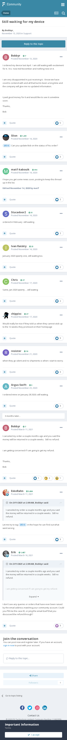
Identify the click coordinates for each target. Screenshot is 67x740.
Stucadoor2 (18, 212)
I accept (35, 734)
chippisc (16, 313)
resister (16, 351)
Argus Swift (19, 385)
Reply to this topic (33, 43)
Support (27, 33)
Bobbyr (9, 30)
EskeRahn (17, 491)
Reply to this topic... (18, 658)
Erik (13, 552)
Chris (14, 280)
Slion (14, 135)
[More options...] (61, 57)
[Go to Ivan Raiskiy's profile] (6, 248)
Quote (12, 122)
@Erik (6, 145)
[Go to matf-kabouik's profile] (6, 171)
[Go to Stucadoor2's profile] (6, 214)
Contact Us (33, 715)
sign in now (8, 645)
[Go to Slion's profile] (6, 137)
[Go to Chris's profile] (6, 281)
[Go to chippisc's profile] (6, 315)
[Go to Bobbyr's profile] (6, 57)
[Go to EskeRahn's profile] (6, 492)
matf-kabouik (20, 169)
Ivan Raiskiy (19, 246)
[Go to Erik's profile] (6, 554)
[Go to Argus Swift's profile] (6, 386)
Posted (24, 58)
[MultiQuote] (5, 123)
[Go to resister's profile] (6, 352)
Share (34, 675)
